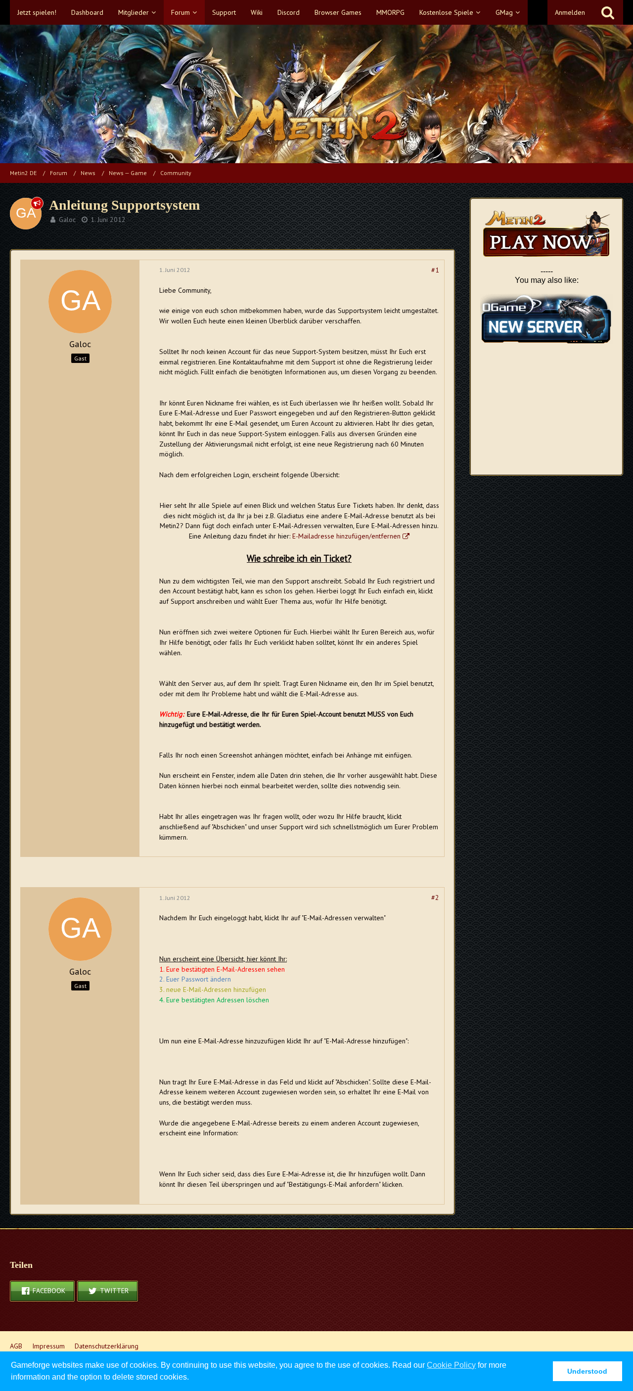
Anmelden (570, 12)
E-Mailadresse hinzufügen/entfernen (346, 536)
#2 (435, 897)
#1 (435, 270)
